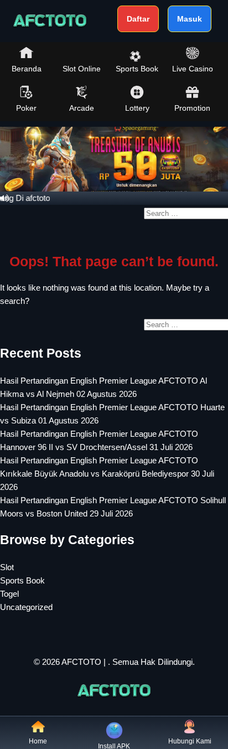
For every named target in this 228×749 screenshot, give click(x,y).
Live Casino (192, 68)
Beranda (27, 68)
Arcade (81, 108)
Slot (7, 567)
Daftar (138, 18)
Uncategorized (26, 607)
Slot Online (82, 68)
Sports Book (137, 68)
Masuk (189, 18)
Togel (9, 593)
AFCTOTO (81, 662)
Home (38, 741)
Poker (26, 108)
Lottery (137, 108)
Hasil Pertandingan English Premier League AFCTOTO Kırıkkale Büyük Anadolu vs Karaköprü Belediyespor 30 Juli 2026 (107, 474)
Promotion (192, 108)
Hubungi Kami (189, 741)
